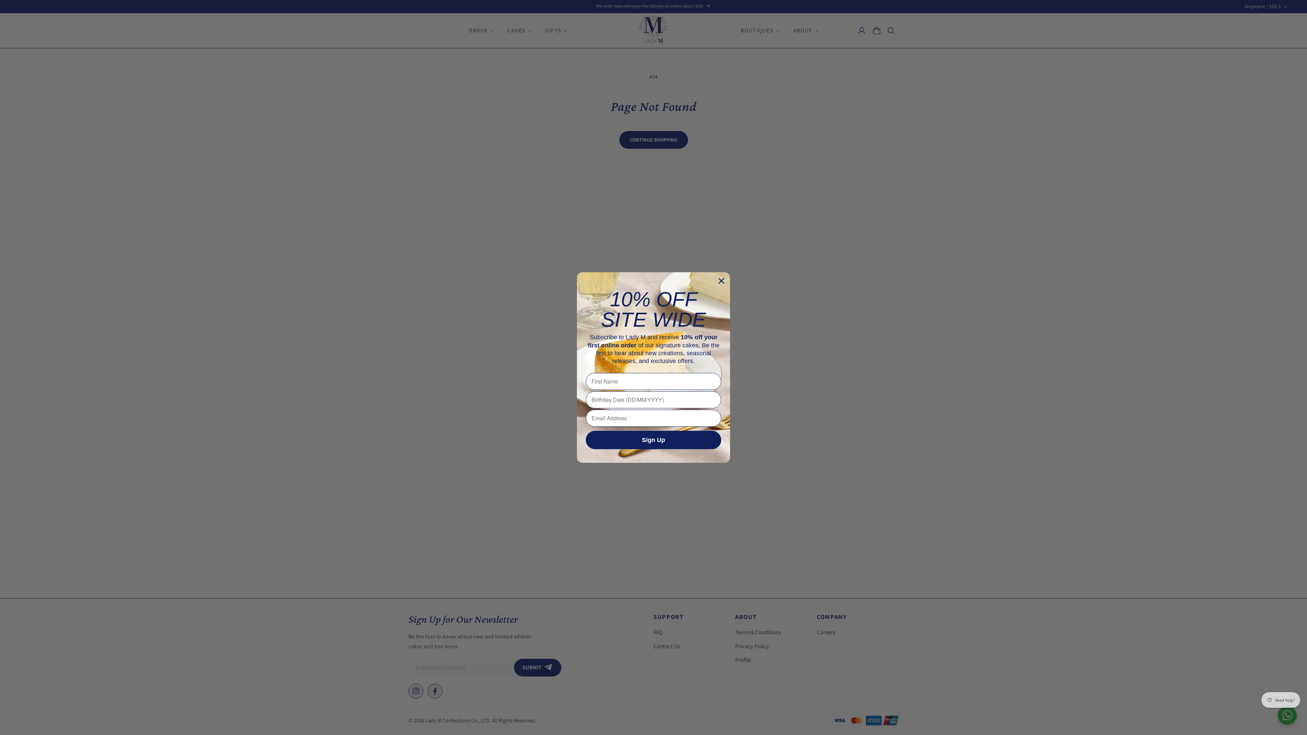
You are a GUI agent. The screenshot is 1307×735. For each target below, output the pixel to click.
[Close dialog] (721, 281)
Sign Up (653, 440)
